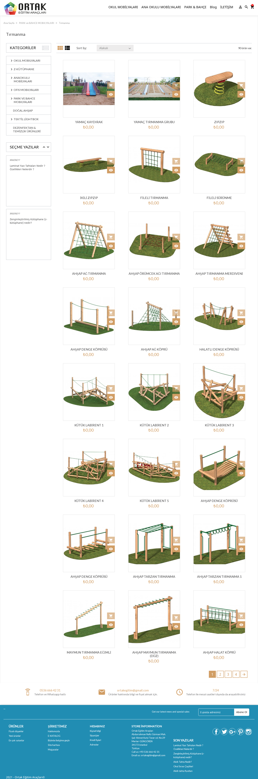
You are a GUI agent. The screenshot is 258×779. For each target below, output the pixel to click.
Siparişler (94, 735)
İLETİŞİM (226, 7)
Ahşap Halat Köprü (219, 652)
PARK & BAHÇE (195, 7)
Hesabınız (97, 726)
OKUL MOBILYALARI (27, 60)
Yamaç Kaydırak (89, 122)
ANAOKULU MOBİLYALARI (23, 79)
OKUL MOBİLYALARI (123, 7)
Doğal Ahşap (23, 110)
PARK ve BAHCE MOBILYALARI (24, 100)
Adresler (94, 744)
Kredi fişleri (95, 740)
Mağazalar (53, 749)
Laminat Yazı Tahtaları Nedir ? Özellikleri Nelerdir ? (27, 167)
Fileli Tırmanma (154, 198)
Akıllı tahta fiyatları (183, 771)
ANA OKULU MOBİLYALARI (161, 7)
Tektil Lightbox (26, 119)
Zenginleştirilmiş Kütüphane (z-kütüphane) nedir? (28, 221)
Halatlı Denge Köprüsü (219, 349)
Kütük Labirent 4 (88, 501)
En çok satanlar (16, 740)
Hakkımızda (54, 731)
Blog (213, 7)
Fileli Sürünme (219, 198)
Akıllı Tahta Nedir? (182, 761)
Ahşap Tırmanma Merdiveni (219, 273)
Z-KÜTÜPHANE (24, 69)
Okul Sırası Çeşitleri (183, 766)
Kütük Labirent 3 (219, 425)
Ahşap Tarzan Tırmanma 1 (219, 576)
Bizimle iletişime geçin (59, 740)
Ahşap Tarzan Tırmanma (154, 576)
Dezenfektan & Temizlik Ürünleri (27, 129)
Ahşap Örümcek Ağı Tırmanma (154, 273)
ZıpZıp (219, 122)
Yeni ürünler (15, 735)
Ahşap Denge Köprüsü (89, 349)
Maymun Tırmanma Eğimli (89, 652)
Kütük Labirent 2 (154, 425)
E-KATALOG (54, 735)
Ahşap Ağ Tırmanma (89, 273)
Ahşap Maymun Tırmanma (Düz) (154, 654)
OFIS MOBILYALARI (26, 89)
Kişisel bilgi (95, 731)
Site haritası (54, 745)
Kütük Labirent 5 (154, 501)
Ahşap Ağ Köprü (154, 349)
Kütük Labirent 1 (88, 425)
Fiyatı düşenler (16, 731)
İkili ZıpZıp (89, 198)
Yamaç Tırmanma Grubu (154, 122)
